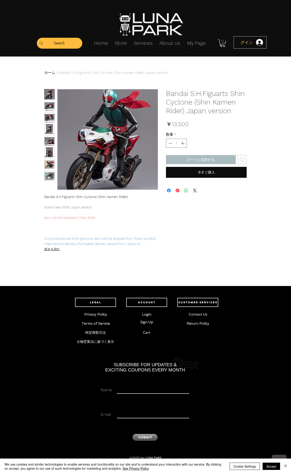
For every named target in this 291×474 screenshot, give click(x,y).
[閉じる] (285, 466)
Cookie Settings (244, 466)
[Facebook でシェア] (169, 190)
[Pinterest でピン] (177, 190)
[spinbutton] (176, 143)
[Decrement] (170, 143)
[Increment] (183, 143)
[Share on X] (195, 190)
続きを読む (52, 249)
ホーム (49, 72)
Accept (271, 466)
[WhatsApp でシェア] (186, 190)
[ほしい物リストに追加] (242, 159)
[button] (222, 43)
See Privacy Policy (136, 468)
